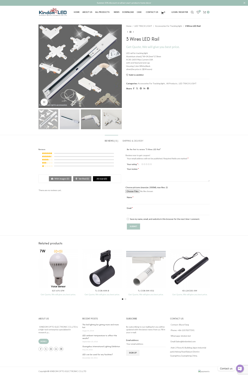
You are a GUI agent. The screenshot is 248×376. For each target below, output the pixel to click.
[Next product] (133, 31)
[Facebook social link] (133, 88)
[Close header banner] (244, 3)
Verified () (83, 178)
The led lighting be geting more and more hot (100, 326)
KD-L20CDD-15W (189, 290)
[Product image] (58, 268)
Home (128, 26)
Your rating (132, 164)
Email (130, 208)
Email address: (132, 340)
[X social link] (137, 88)
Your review (133, 168)
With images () (61, 178)
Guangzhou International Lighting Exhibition (101, 346)
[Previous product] (127, 31)
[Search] (192, 12)
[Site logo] (52, 12)
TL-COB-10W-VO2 (146, 290)
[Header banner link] (119, 3)
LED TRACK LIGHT (143, 26)
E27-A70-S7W (58, 290)
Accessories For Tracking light (168, 26)
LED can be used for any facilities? (97, 354)
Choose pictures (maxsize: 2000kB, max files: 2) (146, 187)
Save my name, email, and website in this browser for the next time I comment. (165, 219)
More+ (43, 341)
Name (130, 197)
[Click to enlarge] (44, 102)
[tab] (111, 139)
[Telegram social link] (148, 88)
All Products (171, 83)
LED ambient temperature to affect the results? (99, 337)
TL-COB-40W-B (102, 290)
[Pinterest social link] (141, 88)
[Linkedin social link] (144, 88)
